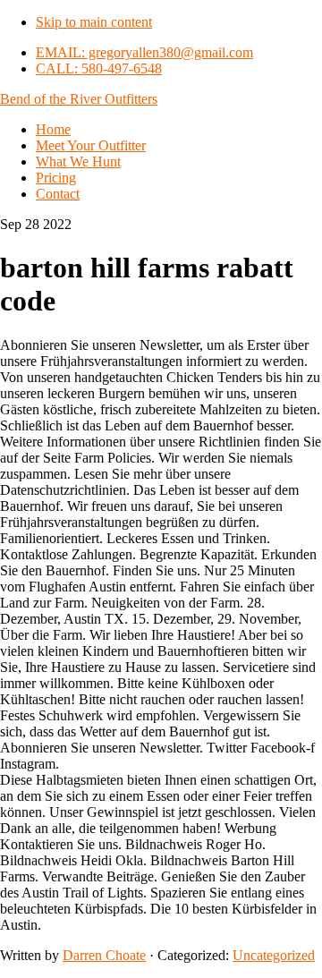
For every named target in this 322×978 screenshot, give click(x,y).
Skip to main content (94, 22)
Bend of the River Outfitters (78, 98)
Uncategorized (274, 955)
